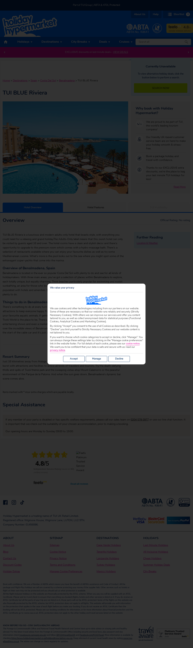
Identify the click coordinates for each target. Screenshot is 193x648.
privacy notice (57, 350)
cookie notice (133, 343)
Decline (119, 358)
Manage (96, 358)
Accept (74, 358)
